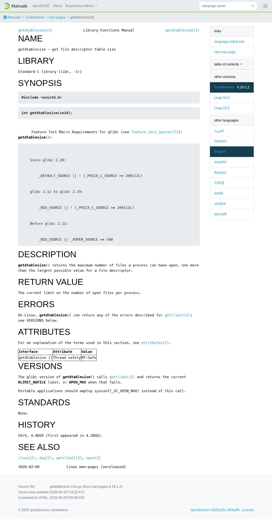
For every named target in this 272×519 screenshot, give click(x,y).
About (57, 6)
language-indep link (229, 41)
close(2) (26, 458)
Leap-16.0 (222, 97)
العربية (219, 131)
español (220, 162)
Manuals (14, 17)
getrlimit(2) (177, 315)
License (248, 510)
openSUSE (41, 6)
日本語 (219, 183)
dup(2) (45, 458)
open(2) (93, 458)
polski (218, 193)
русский (220, 214)
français (220, 172)
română (220, 203)
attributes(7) (155, 343)
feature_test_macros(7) (154, 132)
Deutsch (220, 141)
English (220, 151)
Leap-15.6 (222, 108)
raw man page (225, 52)
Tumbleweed (34, 17)
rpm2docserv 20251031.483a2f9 (215, 510)
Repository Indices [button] (79, 6)
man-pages (57, 17)
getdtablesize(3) (35, 30)
